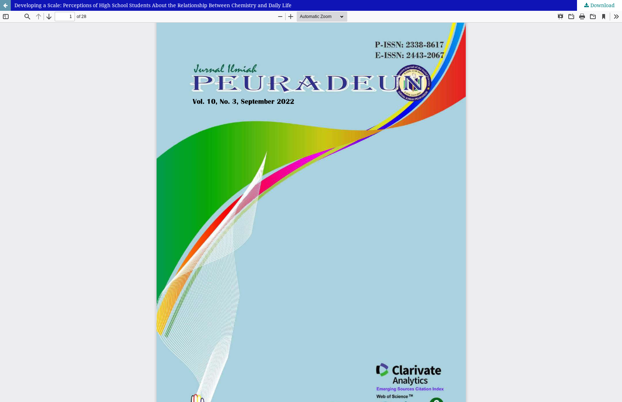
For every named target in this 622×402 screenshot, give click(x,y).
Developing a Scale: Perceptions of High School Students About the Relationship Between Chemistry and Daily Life (153, 5)
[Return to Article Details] (5, 5)
